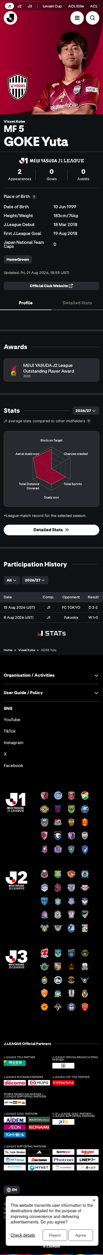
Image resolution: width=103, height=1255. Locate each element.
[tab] (26, 303)
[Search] (92, 18)
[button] (77, 18)
